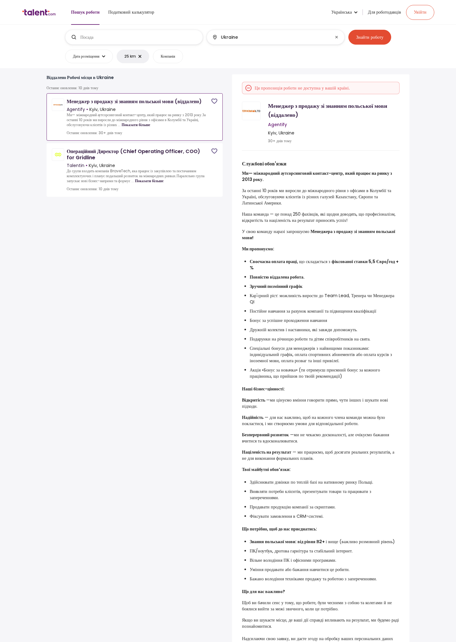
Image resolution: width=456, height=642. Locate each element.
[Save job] (214, 101)
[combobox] (139, 37)
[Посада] (134, 37)
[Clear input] (336, 37)
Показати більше (136, 124)
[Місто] (270, 37)
